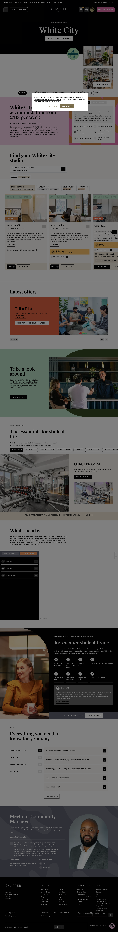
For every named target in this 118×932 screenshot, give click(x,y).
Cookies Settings (52, 106)
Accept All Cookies (67, 106)
